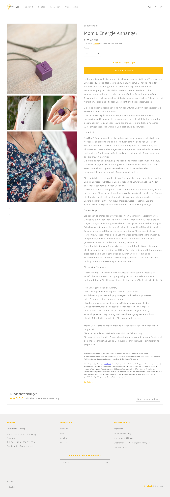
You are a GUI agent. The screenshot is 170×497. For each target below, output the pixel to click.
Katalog (63, 438)
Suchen (63, 442)
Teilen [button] (89, 382)
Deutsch (12, 487)
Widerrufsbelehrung (122, 433)
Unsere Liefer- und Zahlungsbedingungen (132, 442)
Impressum (118, 428)
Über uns (64, 428)
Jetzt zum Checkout (123, 70)
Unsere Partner (120, 447)
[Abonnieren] (107, 463)
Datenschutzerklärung (123, 438)
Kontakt (63, 433)
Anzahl (86, 48)
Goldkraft (107, 364)
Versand (96, 43)
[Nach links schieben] (9, 209)
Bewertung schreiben (148, 399)
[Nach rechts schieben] (9, 214)
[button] (30, 7)
